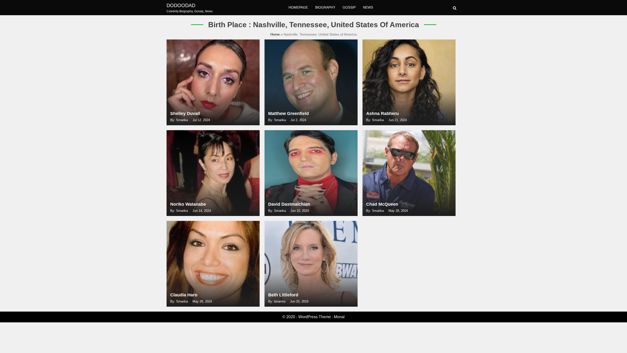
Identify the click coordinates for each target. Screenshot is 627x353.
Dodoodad (181, 5)
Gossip (349, 7)
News (368, 7)
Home (275, 34)
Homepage (298, 7)
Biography (325, 7)
